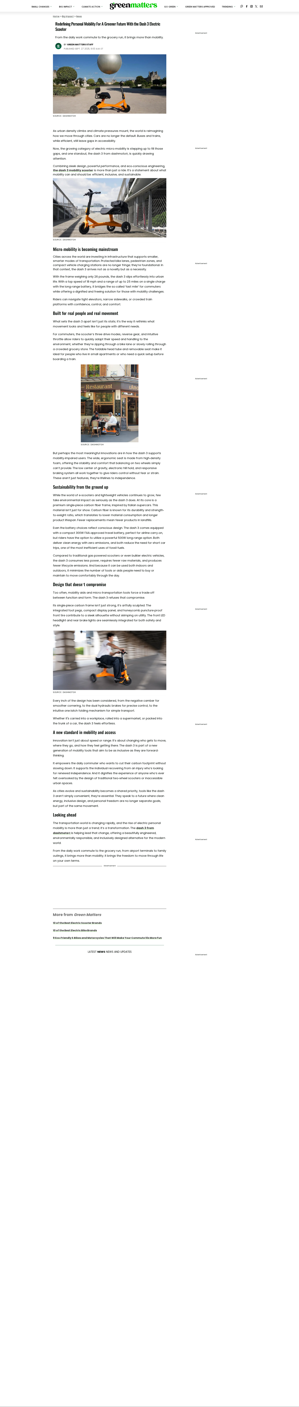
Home (56, 16)
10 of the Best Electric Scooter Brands (77, 923)
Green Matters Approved (200, 6)
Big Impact (68, 16)
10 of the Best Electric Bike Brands (75, 930)
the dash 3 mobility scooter (73, 170)
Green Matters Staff (80, 44)
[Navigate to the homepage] (133, 5)
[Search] (241, 6)
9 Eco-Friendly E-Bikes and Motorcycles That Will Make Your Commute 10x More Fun (107, 938)
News (79, 16)
